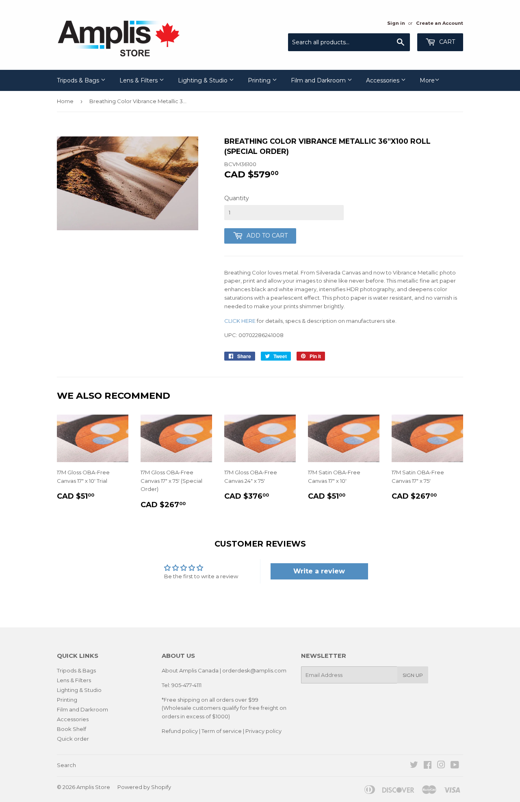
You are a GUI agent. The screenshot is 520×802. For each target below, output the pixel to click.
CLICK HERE (240, 321)
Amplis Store (93, 787)
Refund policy (180, 731)
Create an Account (439, 23)
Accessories (383, 80)
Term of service (222, 731)
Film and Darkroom (319, 80)
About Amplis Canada (190, 670)
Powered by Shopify (144, 787)
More (427, 80)
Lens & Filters (139, 80)
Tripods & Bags (79, 80)
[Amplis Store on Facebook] (427, 766)
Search (66, 765)
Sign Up (413, 675)
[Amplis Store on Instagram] (441, 766)
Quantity (236, 198)
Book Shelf (71, 729)
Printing (260, 80)
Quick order (73, 738)
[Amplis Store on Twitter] (414, 766)
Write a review (319, 571)
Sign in (396, 23)
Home (65, 101)
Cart (446, 41)
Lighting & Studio (203, 80)
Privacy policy (263, 731)
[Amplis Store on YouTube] (455, 766)
